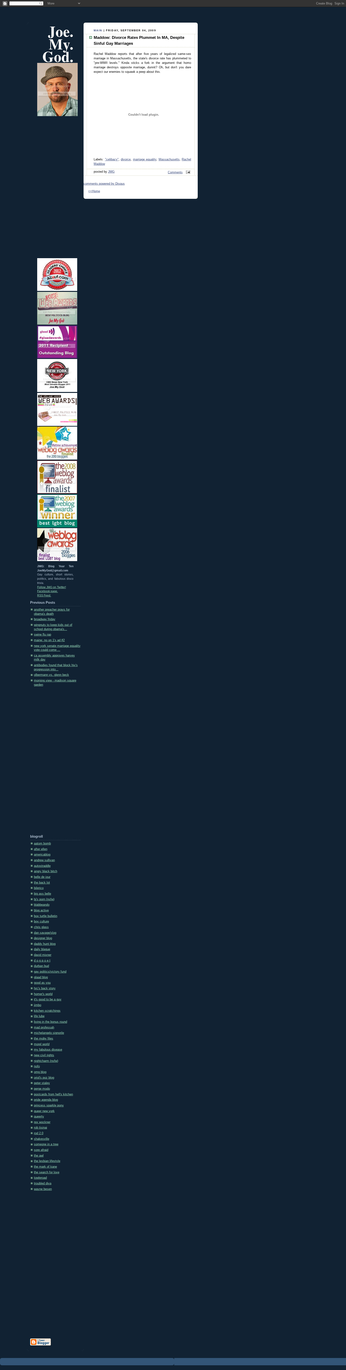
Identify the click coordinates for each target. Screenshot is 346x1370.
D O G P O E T (42, 960)
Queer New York (44, 1111)
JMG (111, 171)
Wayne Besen (43, 1189)
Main (98, 30)
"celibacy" (112, 159)
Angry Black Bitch (45, 871)
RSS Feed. (44, 595)
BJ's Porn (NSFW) (44, 899)
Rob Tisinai (40, 1127)
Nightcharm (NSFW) (46, 1061)
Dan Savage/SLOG (45, 932)
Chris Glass (41, 927)
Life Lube (39, 1016)
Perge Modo (42, 1088)
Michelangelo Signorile (49, 1033)
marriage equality (145, 159)
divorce (126, 159)
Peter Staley (42, 1083)
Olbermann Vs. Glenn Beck (51, 675)
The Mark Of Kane (45, 1166)
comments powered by (104, 183)
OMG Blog (40, 1072)
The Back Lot (42, 882)
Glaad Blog (41, 977)
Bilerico (39, 888)
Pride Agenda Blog (46, 1099)
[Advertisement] (49, 762)
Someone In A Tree (46, 1144)
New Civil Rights (44, 1055)
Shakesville (41, 1139)
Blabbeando (41, 904)
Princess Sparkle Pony (49, 1105)
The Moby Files (43, 1038)
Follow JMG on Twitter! (51, 587)
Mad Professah (44, 1027)
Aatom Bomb (42, 843)
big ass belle (42, 893)
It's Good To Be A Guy (47, 999)
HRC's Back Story (45, 988)
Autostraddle (42, 866)
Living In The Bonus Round (50, 1021)
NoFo (37, 1066)
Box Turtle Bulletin (45, 916)
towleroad (40, 1177)
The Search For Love (46, 1172)
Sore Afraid (41, 1150)
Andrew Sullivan (44, 860)
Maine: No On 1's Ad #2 (49, 640)
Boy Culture (41, 921)
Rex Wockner (42, 1122)
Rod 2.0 (38, 1133)
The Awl (39, 1155)
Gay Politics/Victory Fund (50, 971)
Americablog (42, 854)
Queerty (39, 1116)
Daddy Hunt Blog (45, 944)
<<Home (94, 191)
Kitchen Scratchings (47, 1010)
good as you (42, 982)
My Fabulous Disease (48, 1049)
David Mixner (42, 955)
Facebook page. (47, 591)
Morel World (41, 1044)
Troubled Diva (42, 1183)
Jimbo (37, 1005)
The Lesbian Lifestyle (47, 1161)
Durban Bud (41, 966)
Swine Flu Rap (42, 634)
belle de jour (42, 877)
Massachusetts (169, 159)
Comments (175, 172)
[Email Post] (187, 172)
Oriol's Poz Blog (44, 1077)
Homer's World (43, 994)
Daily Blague (42, 949)
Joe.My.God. (57, 43)
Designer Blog (43, 938)
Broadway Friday (44, 619)
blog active (41, 910)
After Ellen (40, 849)
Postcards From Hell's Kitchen (53, 1094)
